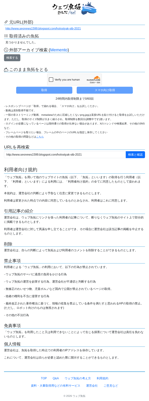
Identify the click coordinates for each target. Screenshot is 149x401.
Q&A (56, 378)
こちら (40, 136)
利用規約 (102, 378)
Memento (59, 50)
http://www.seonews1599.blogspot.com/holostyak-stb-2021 (43, 28)
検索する (12, 57)
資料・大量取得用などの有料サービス (55, 385)
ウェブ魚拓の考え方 (78, 378)
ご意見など (111, 385)
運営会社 (92, 385)
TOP (44, 378)
